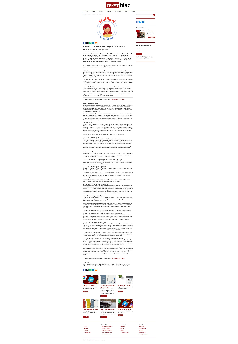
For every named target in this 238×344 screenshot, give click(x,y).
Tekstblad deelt (87, 332)
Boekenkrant (141, 326)
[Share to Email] (96, 43)
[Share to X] (87, 43)
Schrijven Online (142, 328)
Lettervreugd (118, 11)
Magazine (109, 11)
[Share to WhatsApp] (90, 43)
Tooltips (86, 330)
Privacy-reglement (124, 332)
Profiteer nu (103, 296)
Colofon (122, 328)
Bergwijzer (141, 330)
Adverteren (122, 326)
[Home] (119, 5)
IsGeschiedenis (142, 332)
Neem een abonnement (107, 326)
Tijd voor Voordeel (106, 334)
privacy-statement (145, 58)
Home (86, 11)
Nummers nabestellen (107, 330)
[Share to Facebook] (84, 43)
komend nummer (150, 31)
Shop (126, 11)
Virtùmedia (91, 340)
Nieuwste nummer (106, 328)
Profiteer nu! (151, 37)
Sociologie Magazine (143, 334)
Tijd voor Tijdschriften (107, 332)
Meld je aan (103, 316)
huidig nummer (150, 30)
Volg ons (86, 291)
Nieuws (93, 11)
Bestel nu (86, 316)
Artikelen (101, 11)
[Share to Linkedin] (93, 43)
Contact (133, 11)
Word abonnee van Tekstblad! (118, 99)
